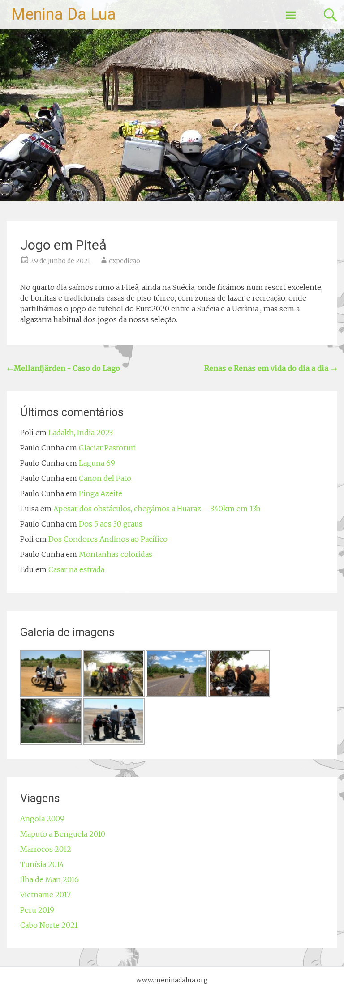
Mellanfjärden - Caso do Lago (63, 368)
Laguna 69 (97, 463)
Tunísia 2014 (42, 864)
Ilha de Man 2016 (49, 879)
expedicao (124, 261)
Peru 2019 (37, 909)
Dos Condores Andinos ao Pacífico (108, 539)
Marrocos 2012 (45, 849)
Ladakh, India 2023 (80, 432)
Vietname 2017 (45, 894)
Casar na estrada (76, 569)
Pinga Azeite (100, 493)
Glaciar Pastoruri (107, 447)
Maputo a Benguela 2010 (62, 833)
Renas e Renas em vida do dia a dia (270, 368)
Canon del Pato (105, 478)
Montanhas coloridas (115, 554)
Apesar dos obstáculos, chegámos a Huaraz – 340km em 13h (157, 508)
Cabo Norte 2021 (49, 925)
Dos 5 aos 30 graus (110, 523)
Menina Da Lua (63, 14)
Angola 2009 (42, 818)
